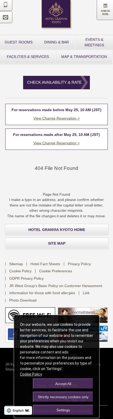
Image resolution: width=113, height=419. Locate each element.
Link (86, 293)
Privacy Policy (79, 264)
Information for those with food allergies (42, 293)
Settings (63, 410)
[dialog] (56, 366)
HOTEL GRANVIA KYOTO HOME (56, 230)
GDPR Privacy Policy (26, 278)
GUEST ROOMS (18, 42)
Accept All (63, 384)
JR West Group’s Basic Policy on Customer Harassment (55, 286)
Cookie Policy (20, 271)
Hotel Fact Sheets (45, 264)
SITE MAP (56, 243)
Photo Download (23, 300)
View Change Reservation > (56, 118)
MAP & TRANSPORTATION (84, 57)
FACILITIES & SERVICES (28, 57)
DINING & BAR (56, 42)
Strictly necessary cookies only (63, 397)
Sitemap (16, 264)
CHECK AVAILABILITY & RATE (54, 82)
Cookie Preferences (55, 271)
